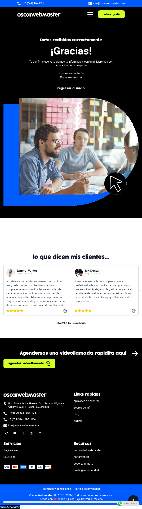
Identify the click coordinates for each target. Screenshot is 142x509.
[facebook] (23, 433)
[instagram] (31, 433)
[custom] (6, 433)
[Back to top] (133, 500)
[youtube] (15, 433)
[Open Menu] (90, 14)
